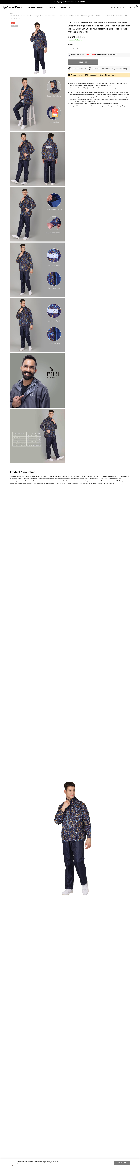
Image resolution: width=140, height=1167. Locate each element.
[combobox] (119, 7)
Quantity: (71, 44)
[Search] (118, 7)
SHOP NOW (83, 2)
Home (12, 13)
